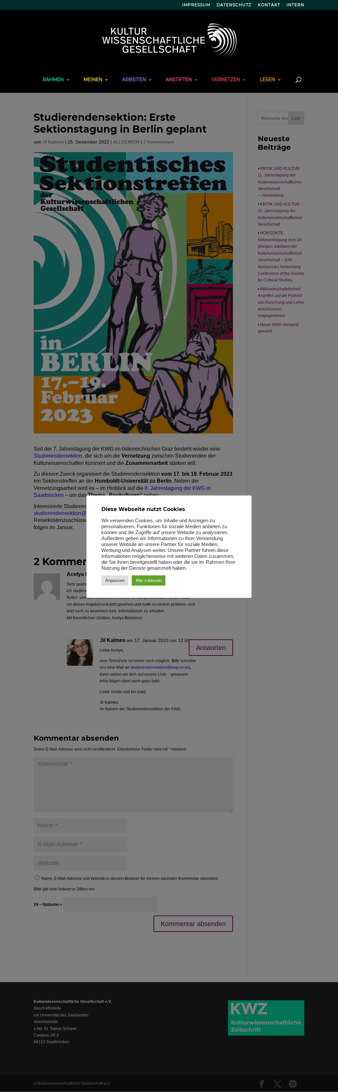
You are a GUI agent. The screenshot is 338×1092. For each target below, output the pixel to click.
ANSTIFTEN (179, 79)
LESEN (267, 79)
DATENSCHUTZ (234, 5)
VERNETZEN (226, 79)
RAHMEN (53, 79)
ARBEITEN (134, 79)
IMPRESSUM (196, 5)
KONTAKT (269, 5)
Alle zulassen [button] (148, 580)
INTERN (295, 5)
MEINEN (93, 79)
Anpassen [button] (114, 580)
